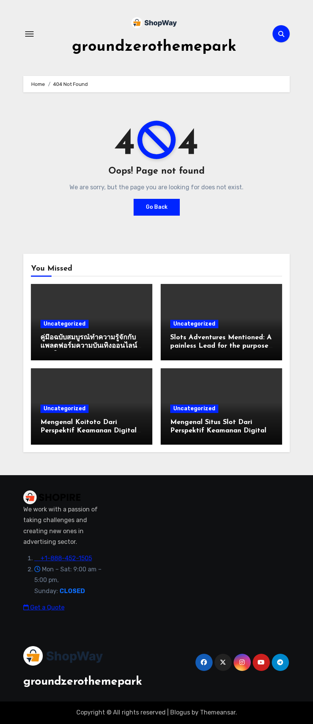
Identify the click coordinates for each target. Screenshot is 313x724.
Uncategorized (65, 324)
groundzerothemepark (154, 47)
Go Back (157, 207)
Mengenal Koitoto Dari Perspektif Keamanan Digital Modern (88, 430)
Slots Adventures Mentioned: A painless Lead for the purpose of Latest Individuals (221, 346)
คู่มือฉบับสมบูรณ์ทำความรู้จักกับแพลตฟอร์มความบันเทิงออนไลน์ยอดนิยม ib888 (88, 346)
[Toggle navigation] (29, 34)
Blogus (180, 712)
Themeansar (218, 712)
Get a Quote (47, 607)
